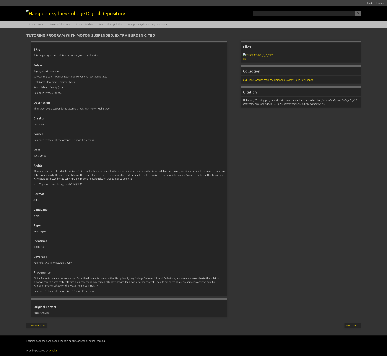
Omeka (53, 350)
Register (380, 3)
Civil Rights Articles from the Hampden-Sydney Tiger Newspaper (278, 80)
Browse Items (36, 24)
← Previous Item (36, 325)
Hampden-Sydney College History (146, 24)
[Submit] (358, 13)
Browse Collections (60, 24)
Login (370, 3)
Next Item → (352, 325)
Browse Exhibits (84, 24)
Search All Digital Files (110, 24)
